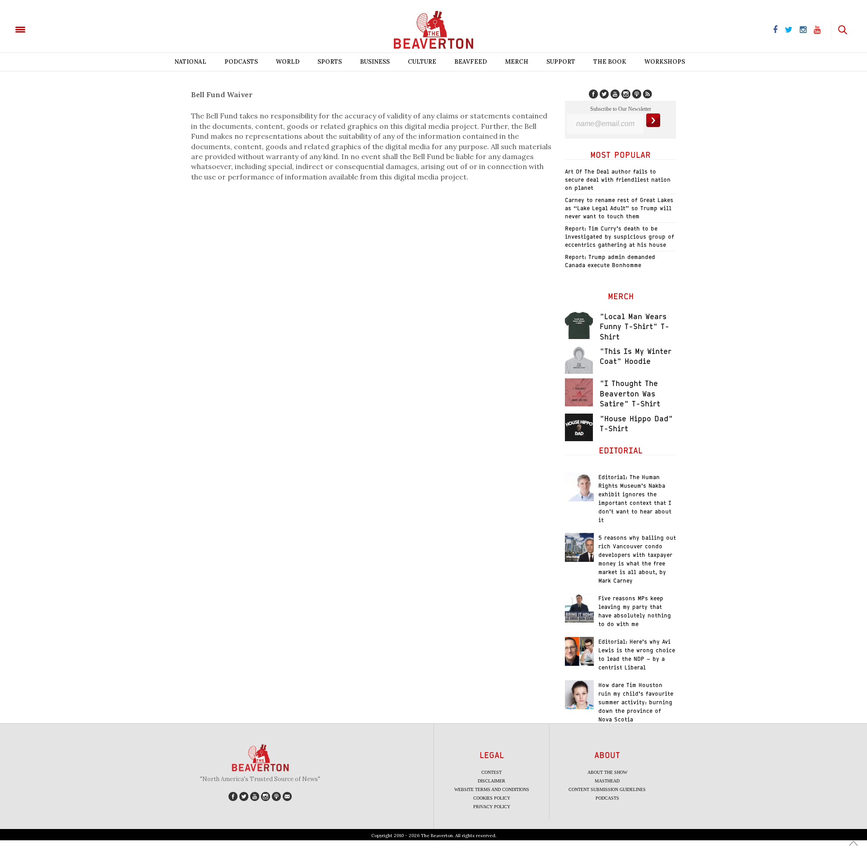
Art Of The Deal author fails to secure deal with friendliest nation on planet (618, 179)
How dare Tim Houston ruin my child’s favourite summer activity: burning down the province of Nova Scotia (635, 702)
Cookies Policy (491, 798)
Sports (329, 62)
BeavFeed (470, 62)
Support (560, 62)
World (287, 62)
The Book (609, 62)
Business (375, 62)
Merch (516, 62)
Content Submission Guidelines (607, 789)
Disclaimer (491, 780)
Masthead (607, 780)
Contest (491, 772)
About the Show (607, 772)
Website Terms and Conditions (491, 789)
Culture (422, 62)
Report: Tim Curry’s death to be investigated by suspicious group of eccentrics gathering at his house (619, 236)
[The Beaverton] (51, 28)
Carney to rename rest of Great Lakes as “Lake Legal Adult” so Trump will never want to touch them (619, 208)
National (190, 62)
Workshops (664, 62)
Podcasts (241, 62)
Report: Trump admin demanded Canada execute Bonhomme (610, 261)
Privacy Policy (491, 806)
